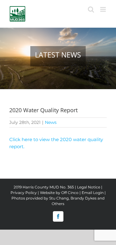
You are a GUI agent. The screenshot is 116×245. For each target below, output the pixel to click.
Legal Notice (88, 187)
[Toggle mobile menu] (103, 9)
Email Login (93, 192)
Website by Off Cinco (59, 192)
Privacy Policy (24, 192)
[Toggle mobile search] (91, 9)
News (51, 122)
